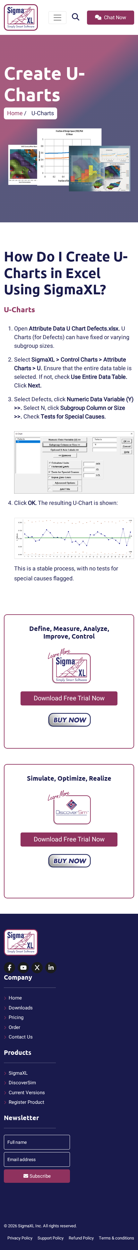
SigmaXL (18, 1073)
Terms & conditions (116, 1238)
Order (14, 1027)
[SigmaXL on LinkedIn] (50, 968)
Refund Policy (81, 1238)
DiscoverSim (22, 1082)
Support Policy (51, 1238)
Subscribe (39, 1176)
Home (15, 113)
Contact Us (21, 1036)
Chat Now (114, 17)
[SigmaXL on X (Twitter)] (37, 968)
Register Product (26, 1102)
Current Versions (27, 1092)
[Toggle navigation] (57, 17)
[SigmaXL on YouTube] (23, 968)
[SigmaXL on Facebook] (9, 968)
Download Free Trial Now (69, 698)
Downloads (21, 1007)
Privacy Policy (19, 1238)
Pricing (16, 1017)
